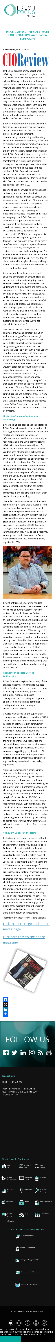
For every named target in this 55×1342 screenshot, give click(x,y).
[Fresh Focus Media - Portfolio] (27, 1323)
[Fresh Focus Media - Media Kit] (19, 1323)
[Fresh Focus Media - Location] (36, 1323)
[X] (27, 1004)
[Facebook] (27, 999)
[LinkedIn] (27, 1009)
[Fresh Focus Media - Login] (10, 1323)
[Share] (27, 1014)
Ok (10, 1338)
